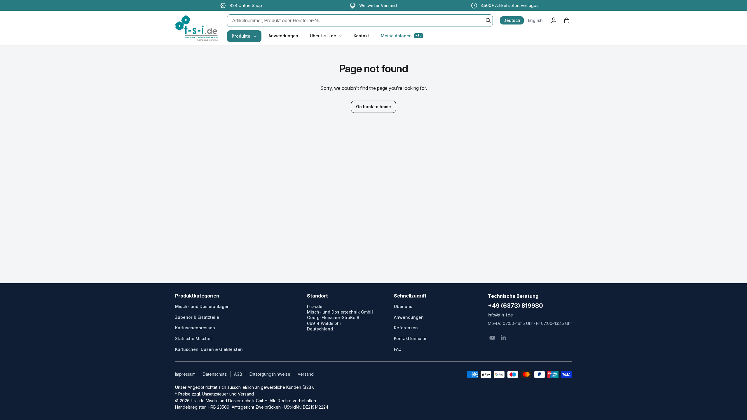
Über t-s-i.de (323, 35)
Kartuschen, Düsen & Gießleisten (209, 349)
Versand (306, 374)
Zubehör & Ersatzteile (197, 317)
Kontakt (361, 35)
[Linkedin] (503, 337)
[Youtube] (492, 337)
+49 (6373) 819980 (515, 305)
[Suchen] (488, 20)
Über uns (403, 306)
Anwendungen (283, 35)
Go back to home (373, 106)
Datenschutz (215, 374)
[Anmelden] (554, 20)
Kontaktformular (410, 338)
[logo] (196, 22)
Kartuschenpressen (195, 327)
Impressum (185, 374)
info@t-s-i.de (500, 314)
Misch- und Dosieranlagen (202, 306)
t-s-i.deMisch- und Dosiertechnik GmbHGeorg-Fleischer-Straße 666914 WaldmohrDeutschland (340, 317)
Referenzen (406, 327)
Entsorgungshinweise (269, 374)
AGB (238, 374)
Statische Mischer (193, 338)
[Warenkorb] (566, 20)
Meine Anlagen (401, 35)
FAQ (398, 349)
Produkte (241, 36)
